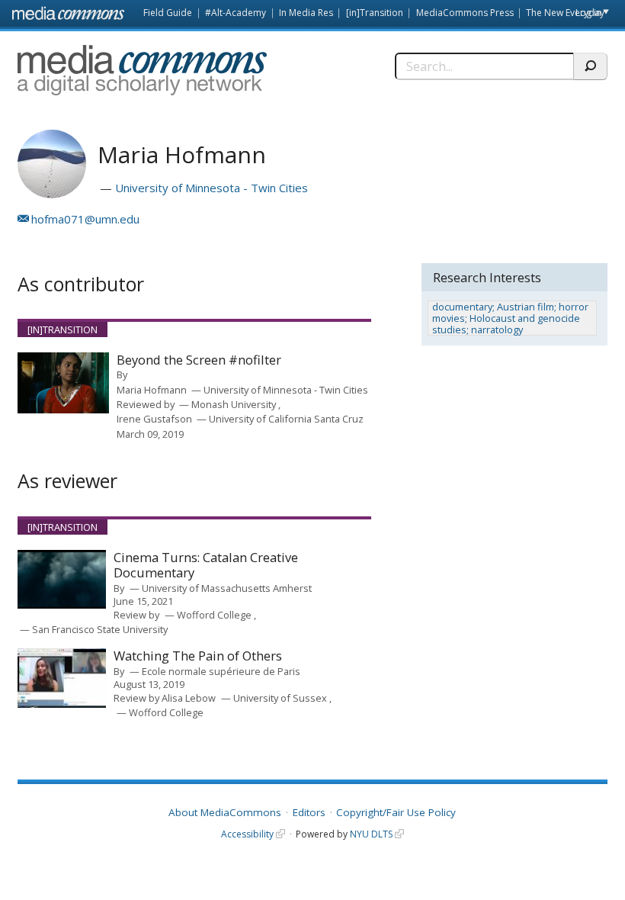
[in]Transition (374, 12)
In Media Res (306, 12)
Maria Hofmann (152, 390)
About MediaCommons (224, 812)
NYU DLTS (371, 834)
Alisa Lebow (189, 698)
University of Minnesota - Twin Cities (211, 187)
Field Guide (167, 12)
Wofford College (215, 615)
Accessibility (247, 834)
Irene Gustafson (154, 419)
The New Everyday (565, 12)
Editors (309, 812)
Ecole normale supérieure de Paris (221, 671)
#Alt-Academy (235, 12)
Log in (588, 12)
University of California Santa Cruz (286, 419)
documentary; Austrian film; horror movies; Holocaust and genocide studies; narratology (510, 318)
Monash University (234, 404)
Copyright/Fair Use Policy (396, 812)
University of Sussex (281, 698)
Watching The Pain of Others (198, 656)
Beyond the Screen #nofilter (199, 360)
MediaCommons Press (465, 12)
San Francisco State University (100, 629)
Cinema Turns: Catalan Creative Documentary (206, 565)
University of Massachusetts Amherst (227, 588)
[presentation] (63, 382)
